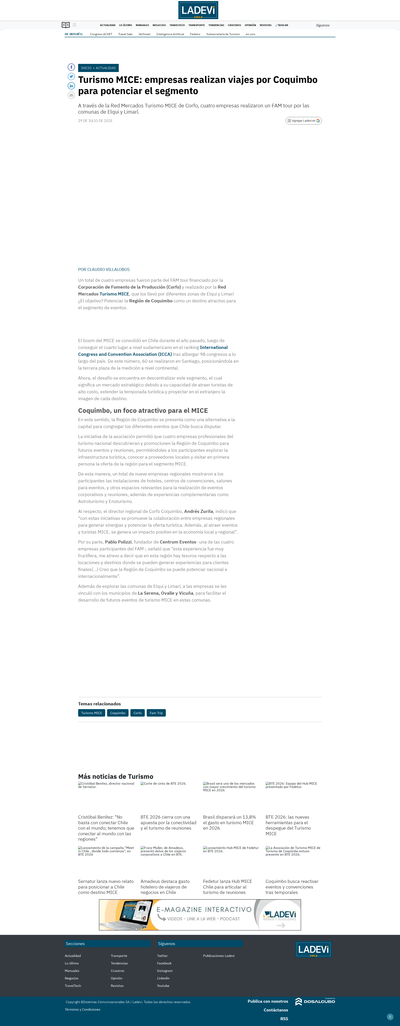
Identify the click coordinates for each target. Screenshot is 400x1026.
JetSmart (144, 34)
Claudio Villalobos (108, 269)
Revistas (265, 25)
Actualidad (107, 25)
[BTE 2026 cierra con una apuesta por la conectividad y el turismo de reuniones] (169, 797)
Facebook (164, 963)
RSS (284, 1018)
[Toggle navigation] (73, 25)
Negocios (159, 25)
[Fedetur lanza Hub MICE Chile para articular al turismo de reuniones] (231, 862)
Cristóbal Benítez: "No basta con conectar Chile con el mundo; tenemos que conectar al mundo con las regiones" (106, 828)
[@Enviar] (71, 95)
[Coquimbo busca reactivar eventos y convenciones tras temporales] (294, 862)
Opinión (250, 25)
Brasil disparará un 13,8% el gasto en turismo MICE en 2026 (229, 822)
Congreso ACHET (101, 34)
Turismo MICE (114, 294)
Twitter (162, 956)
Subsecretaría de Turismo (223, 34)
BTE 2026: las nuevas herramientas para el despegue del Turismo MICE (288, 825)
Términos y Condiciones (82, 1009)
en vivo (250, 34)
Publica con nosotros (268, 1001)
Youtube (163, 986)
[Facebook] (71, 67)
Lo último (125, 25)
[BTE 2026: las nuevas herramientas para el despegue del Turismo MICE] (294, 797)
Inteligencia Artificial (170, 34)
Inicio (86, 68)
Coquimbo (117, 713)
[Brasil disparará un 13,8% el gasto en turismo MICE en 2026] (231, 797)
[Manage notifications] (390, 1017)
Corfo (138, 713)
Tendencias (216, 25)
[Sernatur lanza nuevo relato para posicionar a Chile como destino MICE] (106, 862)
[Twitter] (71, 76)
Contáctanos (276, 1010)
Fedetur (195, 34)
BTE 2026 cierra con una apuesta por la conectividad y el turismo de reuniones (168, 822)
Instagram (165, 971)
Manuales (142, 25)
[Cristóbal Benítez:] (106, 797)
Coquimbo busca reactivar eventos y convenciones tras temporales (292, 886)
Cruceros (234, 25)
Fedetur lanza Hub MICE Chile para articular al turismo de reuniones (227, 886)
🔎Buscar (281, 25)
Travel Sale (125, 34)
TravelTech (177, 25)
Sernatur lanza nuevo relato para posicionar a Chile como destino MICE (106, 886)
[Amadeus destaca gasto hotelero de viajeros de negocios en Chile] (169, 862)
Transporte (197, 25)
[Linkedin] (71, 85)
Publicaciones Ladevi (219, 956)
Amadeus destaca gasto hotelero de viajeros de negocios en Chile (165, 886)
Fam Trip (156, 713)
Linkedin (163, 978)
